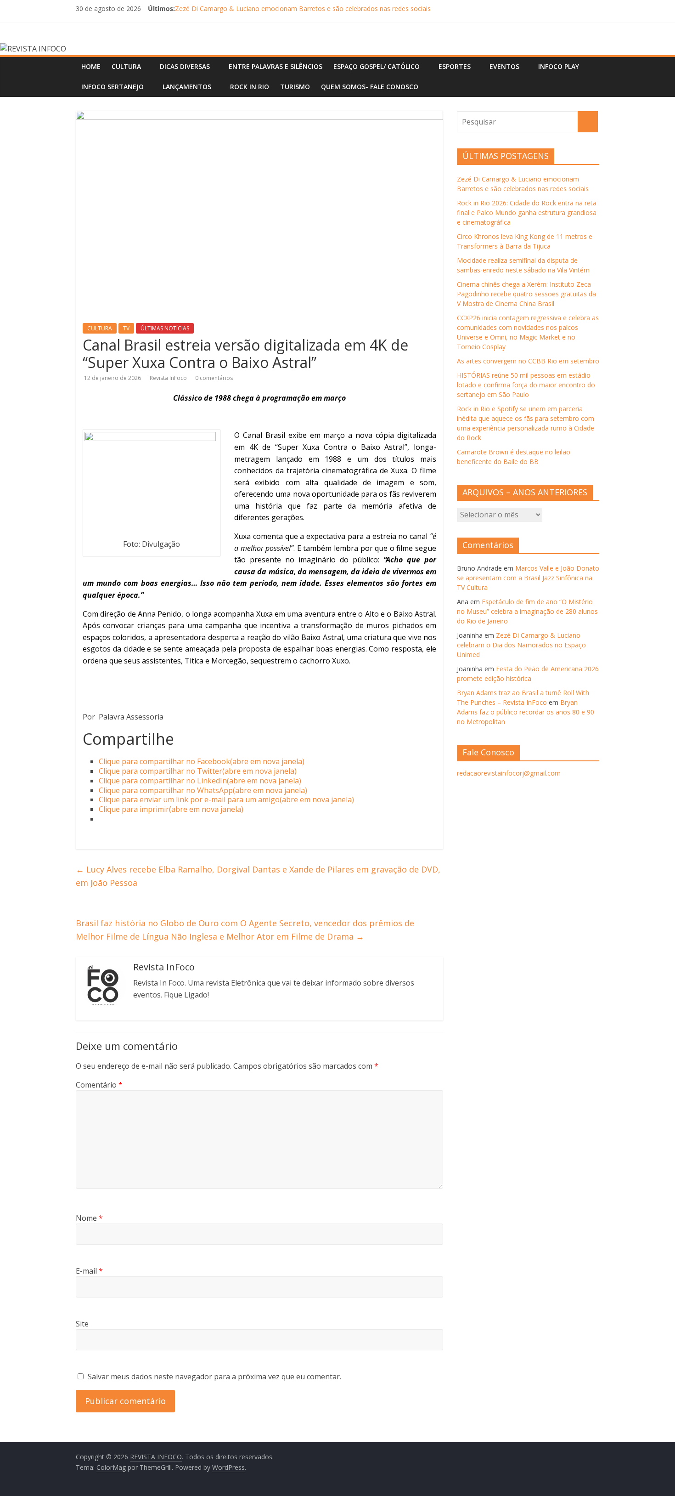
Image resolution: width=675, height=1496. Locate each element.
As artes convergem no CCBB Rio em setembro (528, 361)
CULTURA (126, 66)
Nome (89, 1218)
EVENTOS (504, 66)
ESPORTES (455, 66)
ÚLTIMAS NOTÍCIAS (165, 328)
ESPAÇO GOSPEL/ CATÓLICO (376, 66)
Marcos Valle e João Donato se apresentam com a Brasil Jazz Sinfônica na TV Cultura (528, 578)
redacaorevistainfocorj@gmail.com (509, 773)
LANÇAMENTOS (187, 86)
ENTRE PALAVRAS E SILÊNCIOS (275, 66)
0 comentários (214, 378)
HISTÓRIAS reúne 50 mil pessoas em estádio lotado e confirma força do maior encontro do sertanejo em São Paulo (526, 385)
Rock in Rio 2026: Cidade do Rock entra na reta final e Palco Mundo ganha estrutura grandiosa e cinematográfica (526, 212)
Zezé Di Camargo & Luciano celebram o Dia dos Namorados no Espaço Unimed (521, 645)
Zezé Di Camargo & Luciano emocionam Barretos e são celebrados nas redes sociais (303, 8)
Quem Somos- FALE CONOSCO (369, 86)
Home (91, 66)
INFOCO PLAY (558, 66)
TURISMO (295, 86)
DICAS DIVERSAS (185, 66)
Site (82, 1324)
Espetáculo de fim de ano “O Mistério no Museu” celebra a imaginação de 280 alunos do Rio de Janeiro (527, 611)
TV (126, 328)
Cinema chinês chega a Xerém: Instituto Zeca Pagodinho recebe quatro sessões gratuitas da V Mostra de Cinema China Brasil (526, 294)
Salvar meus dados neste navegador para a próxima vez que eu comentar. (214, 1376)
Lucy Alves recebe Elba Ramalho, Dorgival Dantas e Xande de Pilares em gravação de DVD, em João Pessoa (258, 876)
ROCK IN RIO (249, 86)
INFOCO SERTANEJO (112, 86)
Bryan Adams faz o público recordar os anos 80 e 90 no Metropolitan (525, 712)
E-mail (89, 1271)
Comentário (99, 1085)
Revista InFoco (169, 378)
